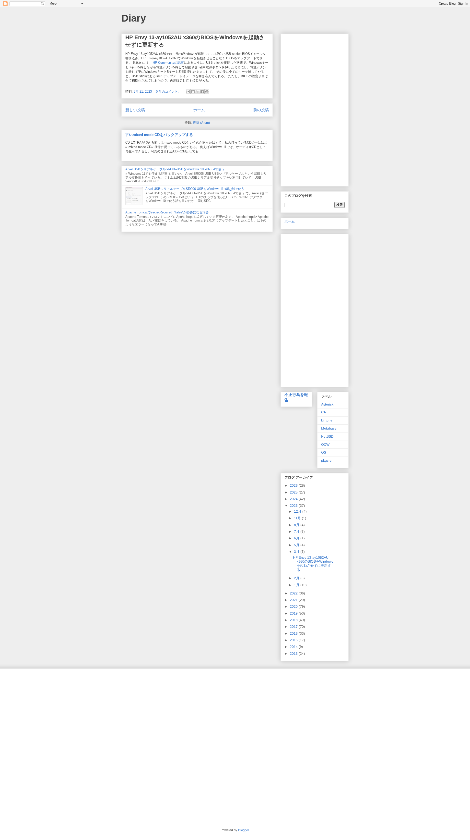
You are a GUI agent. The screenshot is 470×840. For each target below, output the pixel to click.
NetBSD (327, 436)
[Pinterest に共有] (206, 91)
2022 (294, 593)
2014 (294, 647)
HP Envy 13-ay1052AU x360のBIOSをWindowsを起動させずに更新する (313, 564)
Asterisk (327, 404)
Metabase (329, 428)
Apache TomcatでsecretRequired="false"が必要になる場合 (167, 212)
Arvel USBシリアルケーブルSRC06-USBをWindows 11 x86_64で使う (194, 189)
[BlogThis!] (192, 91)
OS (323, 452)
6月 (297, 538)
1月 (297, 585)
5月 (297, 545)
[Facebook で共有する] (202, 91)
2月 (297, 578)
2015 (294, 640)
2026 (294, 485)
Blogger (243, 830)
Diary (133, 18)
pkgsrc (326, 460)
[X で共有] (197, 91)
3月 (297, 552)
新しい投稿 (135, 110)
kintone (326, 420)
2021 (294, 600)
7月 (297, 531)
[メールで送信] (188, 91)
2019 (294, 613)
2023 (294, 505)
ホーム (199, 110)
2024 (294, 499)
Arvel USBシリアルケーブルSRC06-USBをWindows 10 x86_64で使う (174, 169)
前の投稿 (261, 110)
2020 (294, 606)
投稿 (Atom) (201, 122)
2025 (294, 492)
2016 (294, 633)
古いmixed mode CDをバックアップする (159, 135)
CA (323, 412)
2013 (294, 653)
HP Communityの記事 (168, 62)
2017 (294, 627)
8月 (297, 525)
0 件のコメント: (168, 91)
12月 (298, 511)
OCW (325, 444)
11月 (298, 518)
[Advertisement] (314, 109)
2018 (294, 620)
